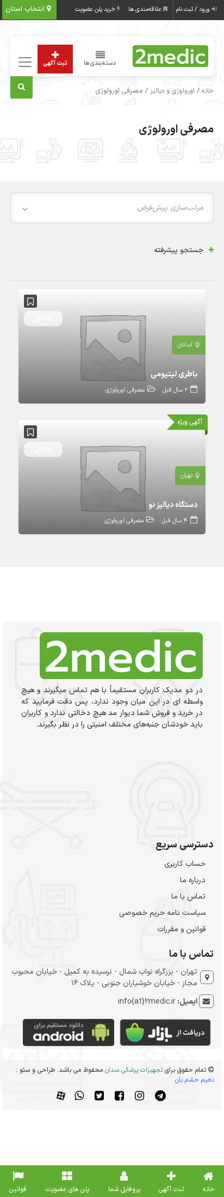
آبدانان (184, 345)
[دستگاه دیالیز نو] (112, 477)
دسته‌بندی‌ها (100, 63)
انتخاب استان (26, 9)
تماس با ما (188, 896)
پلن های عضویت (67, 1189)
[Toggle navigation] (23, 62)
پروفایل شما (124, 1189)
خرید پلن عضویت (96, 9)
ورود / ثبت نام (193, 9)
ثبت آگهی (55, 63)
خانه (208, 91)
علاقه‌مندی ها (145, 9)
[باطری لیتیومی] (112, 346)
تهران (186, 475)
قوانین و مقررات (181, 929)
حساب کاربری (185, 864)
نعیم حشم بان (194, 1080)
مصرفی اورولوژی (125, 390)
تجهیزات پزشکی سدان (134, 1070)
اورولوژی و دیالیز (172, 91)
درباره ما (193, 880)
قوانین (18, 1189)
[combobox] (112, 207)
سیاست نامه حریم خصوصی (162, 913)
